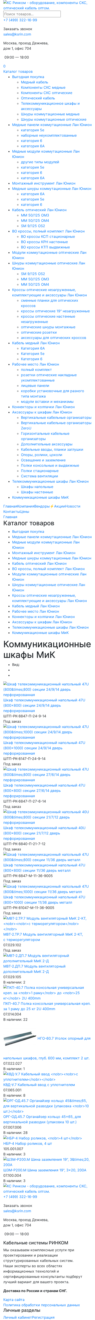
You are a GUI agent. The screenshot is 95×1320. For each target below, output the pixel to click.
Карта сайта (14, 1299)
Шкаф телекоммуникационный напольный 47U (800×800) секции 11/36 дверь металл (44, 868)
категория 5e (32, 130)
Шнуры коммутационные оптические (53, 119)
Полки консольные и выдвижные (50, 465)
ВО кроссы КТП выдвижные (45, 247)
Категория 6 (31, 359)
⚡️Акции (57, 506)
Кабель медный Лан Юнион (36, 343)
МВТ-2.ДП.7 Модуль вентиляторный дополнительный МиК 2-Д (34, 969)
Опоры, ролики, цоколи (41, 454)
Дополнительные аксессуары (46, 444)
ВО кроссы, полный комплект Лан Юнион (48, 231)
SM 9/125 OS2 (33, 226)
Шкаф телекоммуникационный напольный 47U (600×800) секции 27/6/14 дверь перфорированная (44, 790)
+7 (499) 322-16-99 (20, 20)
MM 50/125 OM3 (35, 215)
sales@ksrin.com (17, 34)
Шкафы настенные (37, 492)
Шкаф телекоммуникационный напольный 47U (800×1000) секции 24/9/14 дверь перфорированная (44, 747)
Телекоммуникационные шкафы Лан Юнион (50, 481)
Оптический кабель (38, 98)
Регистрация (43, 1317)
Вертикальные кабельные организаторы (56, 417)
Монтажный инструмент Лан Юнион (43, 183)
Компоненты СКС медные (43, 87)
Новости (72, 506)
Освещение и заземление (43, 460)
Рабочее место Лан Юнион (35, 364)
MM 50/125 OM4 (35, 220)
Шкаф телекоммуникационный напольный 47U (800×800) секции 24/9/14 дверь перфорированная (44, 705)
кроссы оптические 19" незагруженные (55, 311)
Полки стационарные (40, 470)
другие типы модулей (40, 162)
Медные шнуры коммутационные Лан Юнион (51, 188)
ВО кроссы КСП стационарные (48, 236)
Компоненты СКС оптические (46, 92)
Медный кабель (34, 82)
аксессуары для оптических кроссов (53, 337)
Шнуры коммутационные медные (50, 114)
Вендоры (42, 506)
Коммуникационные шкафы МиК (40, 497)
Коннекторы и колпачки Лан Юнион (43, 407)
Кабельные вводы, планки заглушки (52, 449)
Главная (10, 506)
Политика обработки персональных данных (41, 1305)
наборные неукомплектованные (49, 135)
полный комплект (36, 369)
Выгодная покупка (28, 77)
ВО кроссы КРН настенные (44, 242)
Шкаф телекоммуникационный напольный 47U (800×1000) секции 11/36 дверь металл (44, 900)
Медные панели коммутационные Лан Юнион (52, 124)
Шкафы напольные (37, 486)
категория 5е (32, 167)
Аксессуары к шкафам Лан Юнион (42, 412)
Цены (24, 511)
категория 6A (33, 146)
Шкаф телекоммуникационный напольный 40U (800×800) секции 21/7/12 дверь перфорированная (44, 833)
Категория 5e (32, 353)
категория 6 (31, 140)
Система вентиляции (39, 476)
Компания (25, 506)
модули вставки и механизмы (47, 401)
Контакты (11, 511)
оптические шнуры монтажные (48, 327)
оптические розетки (39, 332)
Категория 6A (33, 348)
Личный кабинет (17, 1317)
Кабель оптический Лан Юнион (39, 210)
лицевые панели (35, 385)
